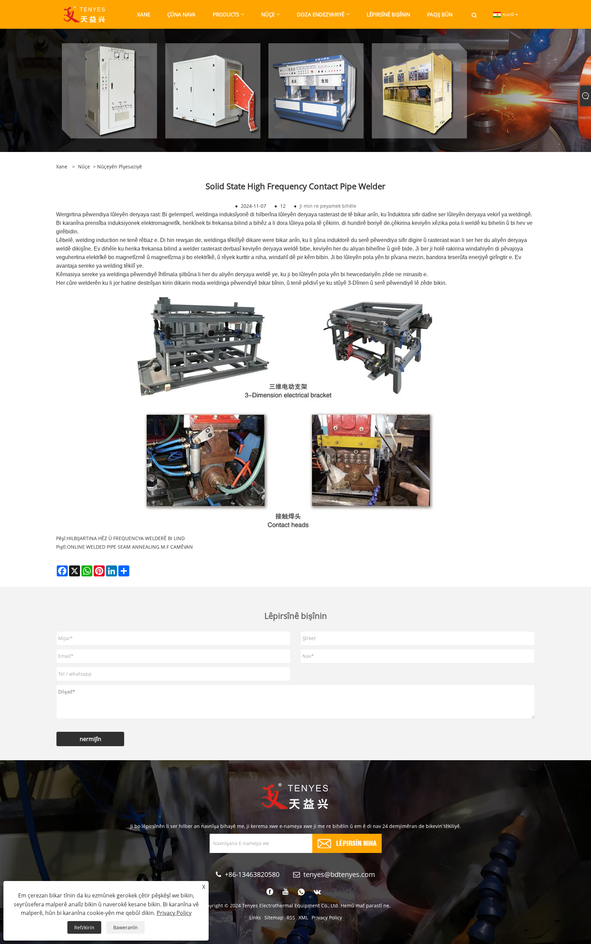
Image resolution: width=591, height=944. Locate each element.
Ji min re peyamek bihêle (328, 206)
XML (303, 917)
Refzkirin (84, 927)
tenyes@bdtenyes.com (339, 874)
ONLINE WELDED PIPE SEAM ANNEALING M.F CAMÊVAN (130, 547)
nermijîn (90, 739)
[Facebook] (270, 892)
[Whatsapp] (301, 892)
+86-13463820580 (252, 874)
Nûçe (84, 166)
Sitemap (273, 917)
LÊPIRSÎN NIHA (356, 842)
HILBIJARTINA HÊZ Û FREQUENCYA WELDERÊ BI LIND (126, 538)
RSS (291, 917)
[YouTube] (285, 892)
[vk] (317, 892)
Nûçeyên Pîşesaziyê (119, 166)
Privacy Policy (327, 917)
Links (255, 917)
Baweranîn (125, 927)
